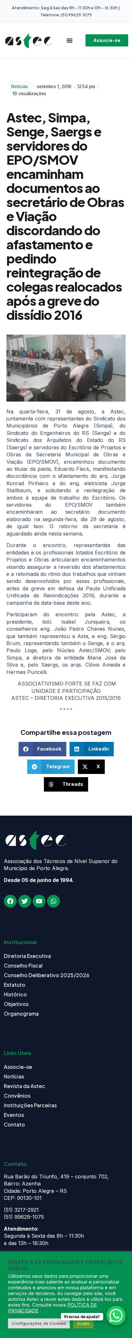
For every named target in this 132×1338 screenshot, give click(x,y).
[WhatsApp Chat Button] (116, 1315)
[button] (43, 749)
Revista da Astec (24, 1086)
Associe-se (18, 1066)
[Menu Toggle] (69, 40)
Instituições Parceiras (30, 1105)
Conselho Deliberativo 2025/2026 (46, 975)
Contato (14, 1124)
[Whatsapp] (53, 901)
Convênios (17, 1095)
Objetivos (16, 1004)
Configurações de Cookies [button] (39, 1323)
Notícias (19, 86)
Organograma (21, 1013)
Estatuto (14, 984)
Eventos (14, 1114)
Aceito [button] (83, 1323)
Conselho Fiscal (23, 965)
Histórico (15, 994)
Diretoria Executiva (27, 955)
